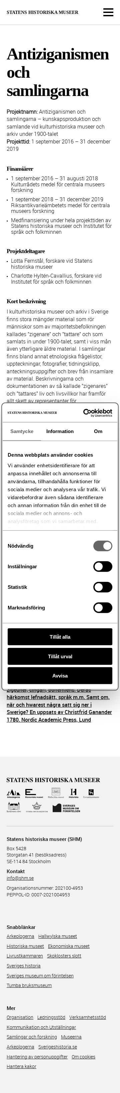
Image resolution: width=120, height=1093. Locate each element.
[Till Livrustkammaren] (91, 792)
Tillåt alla (60, 637)
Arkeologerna (20, 936)
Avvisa (60, 676)
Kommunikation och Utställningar (41, 1027)
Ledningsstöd (51, 1017)
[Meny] (108, 12)
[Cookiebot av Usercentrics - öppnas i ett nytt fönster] (84, 413)
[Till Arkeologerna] (13, 792)
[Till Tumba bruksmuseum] (37, 807)
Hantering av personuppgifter (37, 1056)
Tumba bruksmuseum (29, 985)
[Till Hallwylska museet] (56, 792)
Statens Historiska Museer (42, 12)
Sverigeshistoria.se (57, 1047)
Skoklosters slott (64, 956)
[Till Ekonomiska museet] (34, 792)
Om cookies (83, 1056)
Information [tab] (60, 431)
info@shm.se (20, 878)
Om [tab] (98, 431)
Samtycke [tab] (21, 431)
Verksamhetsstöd (87, 1017)
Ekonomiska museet (69, 946)
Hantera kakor (21, 1066)
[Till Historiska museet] (73, 792)
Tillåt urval (60, 656)
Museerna (71, 1037)
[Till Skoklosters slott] (14, 807)
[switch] (102, 566)
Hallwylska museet (57, 936)
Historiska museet (25, 946)
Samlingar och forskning (32, 1037)
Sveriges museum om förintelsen (40, 975)
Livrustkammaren (25, 956)
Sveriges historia (24, 965)
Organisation (20, 1017)
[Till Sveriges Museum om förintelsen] (66, 807)
